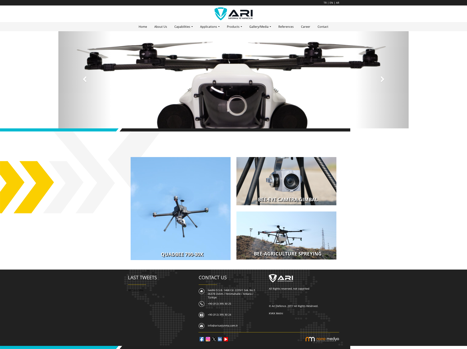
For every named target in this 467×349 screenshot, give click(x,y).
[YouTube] (226, 339)
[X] (214, 339)
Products (235, 28)
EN (332, 2)
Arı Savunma (135, 290)
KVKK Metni (276, 313)
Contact (323, 27)
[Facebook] (202, 339)
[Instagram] (208, 339)
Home (143, 27)
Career (305, 27)
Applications (210, 28)
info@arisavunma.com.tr (223, 325)
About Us (160, 27)
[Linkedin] (220, 339)
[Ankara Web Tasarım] (322, 339)
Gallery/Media (261, 28)
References (286, 27)
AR (337, 2)
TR (325, 2)
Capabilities (184, 28)
